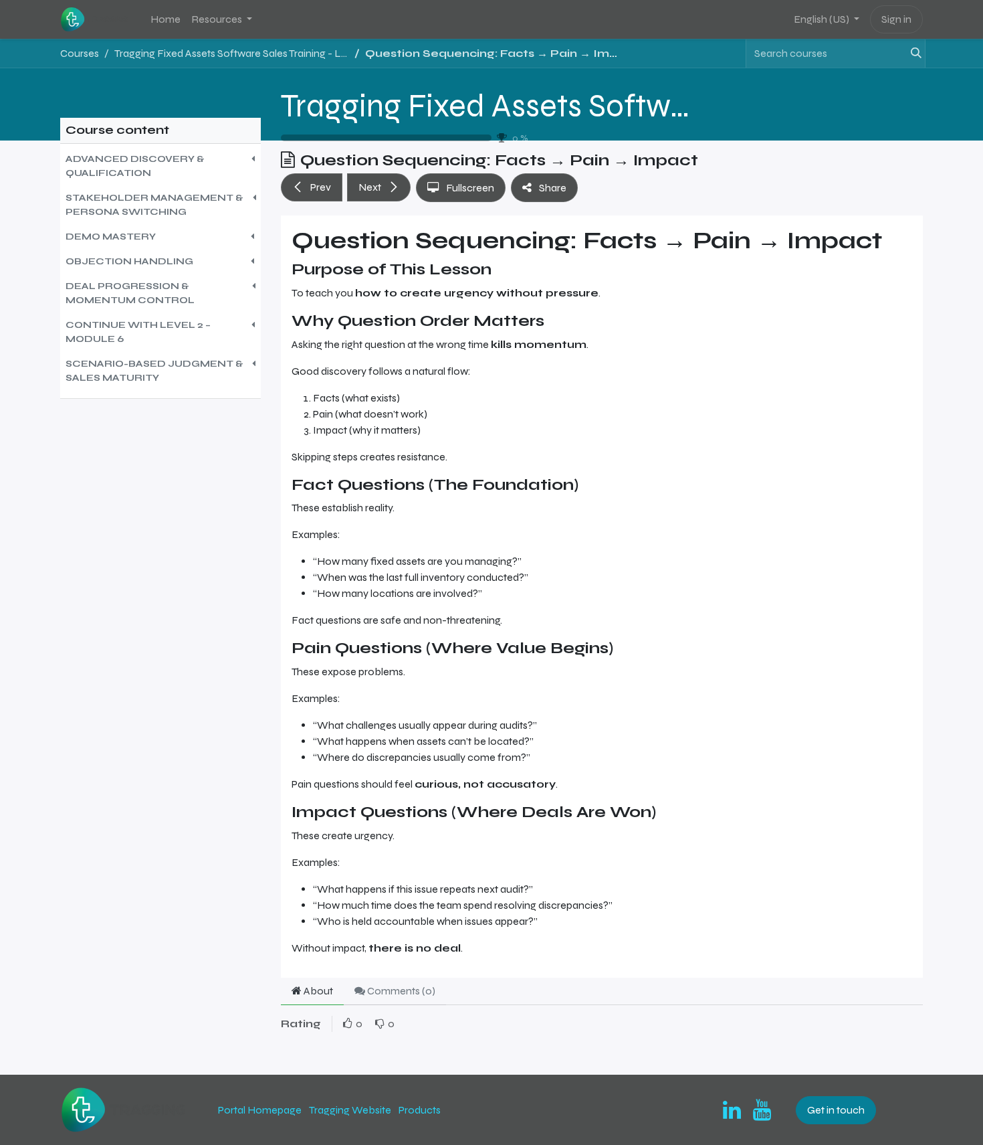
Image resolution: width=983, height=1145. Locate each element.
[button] (160, 166)
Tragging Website (350, 1110)
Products (420, 1110)
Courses (79, 53)
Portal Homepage (260, 1110)
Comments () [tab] (400, 990)
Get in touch (836, 1110)
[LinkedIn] (732, 1110)
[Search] (912, 53)
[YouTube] (762, 1110)
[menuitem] (165, 19)
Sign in (896, 19)
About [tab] (317, 990)
